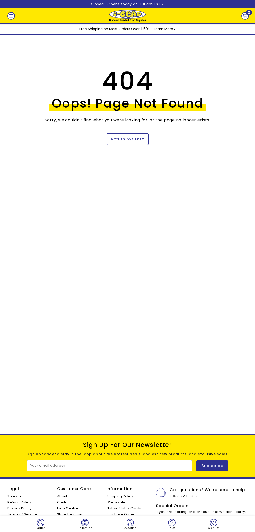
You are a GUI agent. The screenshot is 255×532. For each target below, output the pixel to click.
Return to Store (127, 139)
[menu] (11, 16)
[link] (40, 524)
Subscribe (212, 466)
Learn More (163, 28)
